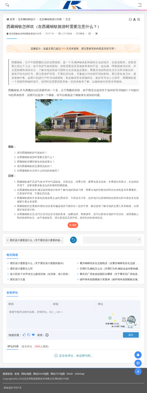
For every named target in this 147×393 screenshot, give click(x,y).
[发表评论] (138, 363)
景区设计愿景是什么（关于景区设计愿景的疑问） (37, 240)
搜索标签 (8, 373)
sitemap (79, 373)
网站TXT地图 (58, 373)
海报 (74, 225)
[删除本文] (95, 33)
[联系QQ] (138, 355)
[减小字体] (130, 19)
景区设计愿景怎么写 (21, 268)
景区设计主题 (17, 279)
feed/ (70, 373)
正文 (68, 19)
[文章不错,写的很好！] (25, 335)
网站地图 (26, 373)
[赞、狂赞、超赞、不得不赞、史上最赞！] (33, 335)
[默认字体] (134, 19)
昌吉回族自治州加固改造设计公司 (25, 33)
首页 (12, 19)
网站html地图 (41, 373)
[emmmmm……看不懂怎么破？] (29, 335)
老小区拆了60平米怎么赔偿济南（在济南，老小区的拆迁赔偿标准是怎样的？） (54, 274)
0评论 (81, 33)
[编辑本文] (88, 33)
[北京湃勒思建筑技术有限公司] (73, 5)
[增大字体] (139, 19)
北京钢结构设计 (26, 19)
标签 (17, 373)
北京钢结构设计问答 (50, 19)
